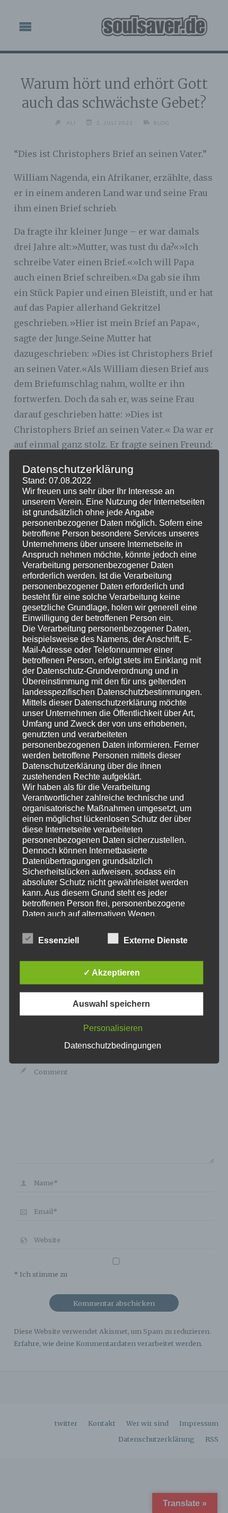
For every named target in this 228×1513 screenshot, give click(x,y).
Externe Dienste (156, 940)
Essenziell (58, 940)
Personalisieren (113, 1028)
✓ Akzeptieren (111, 972)
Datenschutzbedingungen (112, 1045)
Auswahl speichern (111, 1003)
